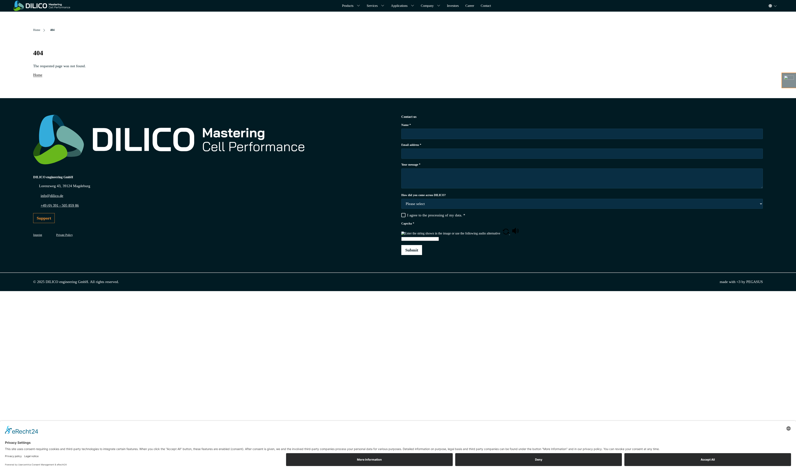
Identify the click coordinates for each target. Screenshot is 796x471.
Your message (410, 164)
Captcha (407, 223)
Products (347, 5)
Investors (453, 5)
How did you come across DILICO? (423, 195)
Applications (399, 5)
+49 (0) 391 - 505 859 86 (60, 205)
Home (37, 75)
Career (469, 5)
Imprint (37, 235)
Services (372, 5)
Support (44, 218)
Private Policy (64, 235)
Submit (411, 250)
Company (427, 5)
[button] (506, 233)
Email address (411, 144)
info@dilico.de (52, 196)
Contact (486, 5)
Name (406, 125)
